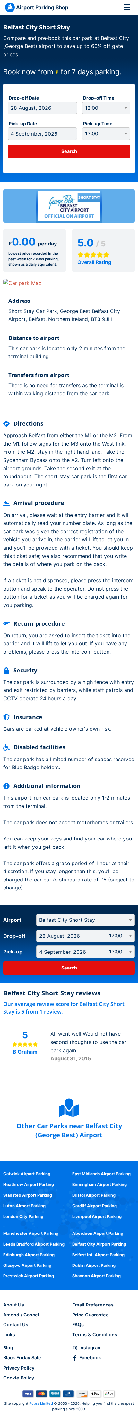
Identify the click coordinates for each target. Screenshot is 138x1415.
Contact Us (15, 1324)
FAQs (78, 1324)
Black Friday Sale (22, 1357)
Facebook (90, 1357)
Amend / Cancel (21, 1314)
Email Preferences (93, 1304)
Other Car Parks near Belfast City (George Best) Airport (69, 1130)
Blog (8, 1347)
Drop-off (14, 936)
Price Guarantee (90, 1314)
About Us (13, 1304)
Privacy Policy (18, 1368)
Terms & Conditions (94, 1334)
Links (9, 1334)
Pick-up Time (97, 123)
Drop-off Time (98, 97)
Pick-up (12, 951)
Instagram (90, 1347)
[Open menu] (127, 7)
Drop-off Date (24, 97)
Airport (12, 920)
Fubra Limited (41, 1403)
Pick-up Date (23, 123)
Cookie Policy (18, 1377)
